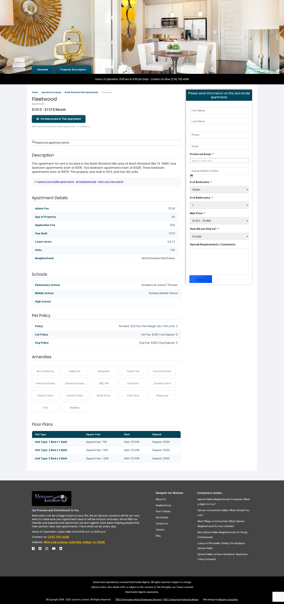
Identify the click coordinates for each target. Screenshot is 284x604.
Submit (200, 279)
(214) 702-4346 (58, 537)
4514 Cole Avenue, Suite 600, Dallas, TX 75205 (74, 542)
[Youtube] (55, 548)
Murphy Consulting (228, 599)
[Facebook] (35, 548)
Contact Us (162, 523)
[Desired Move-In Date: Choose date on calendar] (191, 176)
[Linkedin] (62, 548)
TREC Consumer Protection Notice (180, 599)
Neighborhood (163, 505)
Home (35, 92)
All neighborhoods (86, 181)
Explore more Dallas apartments (55, 181)
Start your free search (110, 181)
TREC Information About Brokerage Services (138, 599)
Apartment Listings (51, 92)
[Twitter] (42, 548)
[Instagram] (48, 548)
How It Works (163, 511)
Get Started (162, 517)
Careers (160, 529)
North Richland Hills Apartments (81, 92)
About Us (161, 499)
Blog (158, 535)
